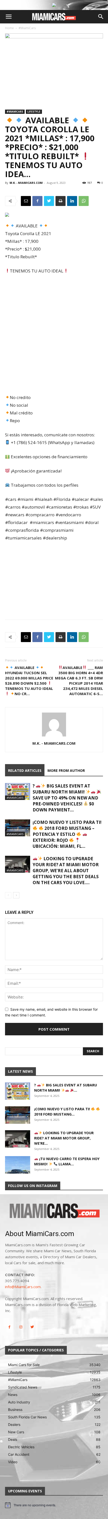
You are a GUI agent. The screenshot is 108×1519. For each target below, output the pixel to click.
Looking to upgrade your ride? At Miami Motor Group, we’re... (64, 1138)
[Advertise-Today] (54, 4)
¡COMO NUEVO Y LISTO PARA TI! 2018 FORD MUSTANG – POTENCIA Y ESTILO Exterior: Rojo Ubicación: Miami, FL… (67, 834)
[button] (9, 16)
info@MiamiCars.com (23, 1286)
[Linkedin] (72, 201)
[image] (54, 1211)
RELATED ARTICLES (24, 770)
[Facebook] (37, 201)
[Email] (26, 201)
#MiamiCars (27, 28)
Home (9, 28)
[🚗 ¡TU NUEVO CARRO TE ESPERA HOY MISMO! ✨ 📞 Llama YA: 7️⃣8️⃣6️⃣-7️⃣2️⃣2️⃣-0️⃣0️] (17, 1165)
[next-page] (16, 895)
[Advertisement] (54, 334)
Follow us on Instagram (32, 1185)
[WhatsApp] (84, 201)
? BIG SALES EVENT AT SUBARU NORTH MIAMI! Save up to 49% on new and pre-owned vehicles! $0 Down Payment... (65, 798)
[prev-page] (8, 895)
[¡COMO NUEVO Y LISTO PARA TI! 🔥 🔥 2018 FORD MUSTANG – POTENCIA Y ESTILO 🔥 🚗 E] (17, 828)
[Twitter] (49, 201)
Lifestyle (33, 111)
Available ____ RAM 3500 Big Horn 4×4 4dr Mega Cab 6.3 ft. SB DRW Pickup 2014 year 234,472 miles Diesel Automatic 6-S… (79, 680)
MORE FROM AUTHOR (66, 770)
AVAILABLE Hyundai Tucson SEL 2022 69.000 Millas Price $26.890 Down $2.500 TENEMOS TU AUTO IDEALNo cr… (29, 680)
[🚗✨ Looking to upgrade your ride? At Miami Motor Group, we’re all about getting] (17, 864)
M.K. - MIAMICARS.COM (26, 183)
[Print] (61, 201)
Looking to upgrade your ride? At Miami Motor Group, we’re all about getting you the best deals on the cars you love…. (66, 870)
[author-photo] (54, 736)
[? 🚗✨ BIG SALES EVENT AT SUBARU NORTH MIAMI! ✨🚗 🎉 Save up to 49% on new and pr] (17, 791)
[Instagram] (20, 1327)
